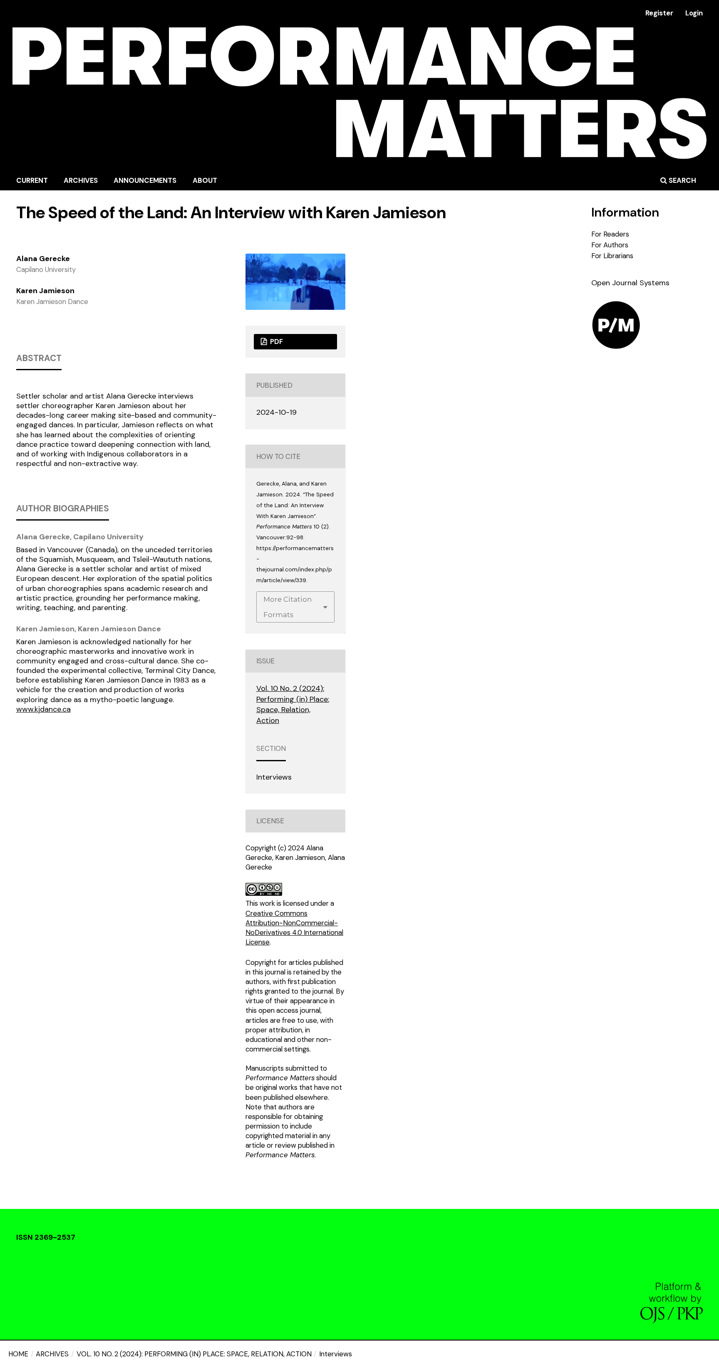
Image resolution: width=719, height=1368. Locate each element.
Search (681, 180)
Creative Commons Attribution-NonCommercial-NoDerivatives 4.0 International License (294, 928)
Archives (81, 180)
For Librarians (612, 255)
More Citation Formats (287, 607)
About (205, 180)
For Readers (610, 234)
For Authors (609, 244)
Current (32, 180)
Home (18, 1353)
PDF (275, 341)
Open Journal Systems (630, 283)
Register (659, 12)
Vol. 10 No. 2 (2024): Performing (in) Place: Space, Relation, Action (194, 1353)
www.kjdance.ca (43, 709)
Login (694, 12)
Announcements (145, 180)
